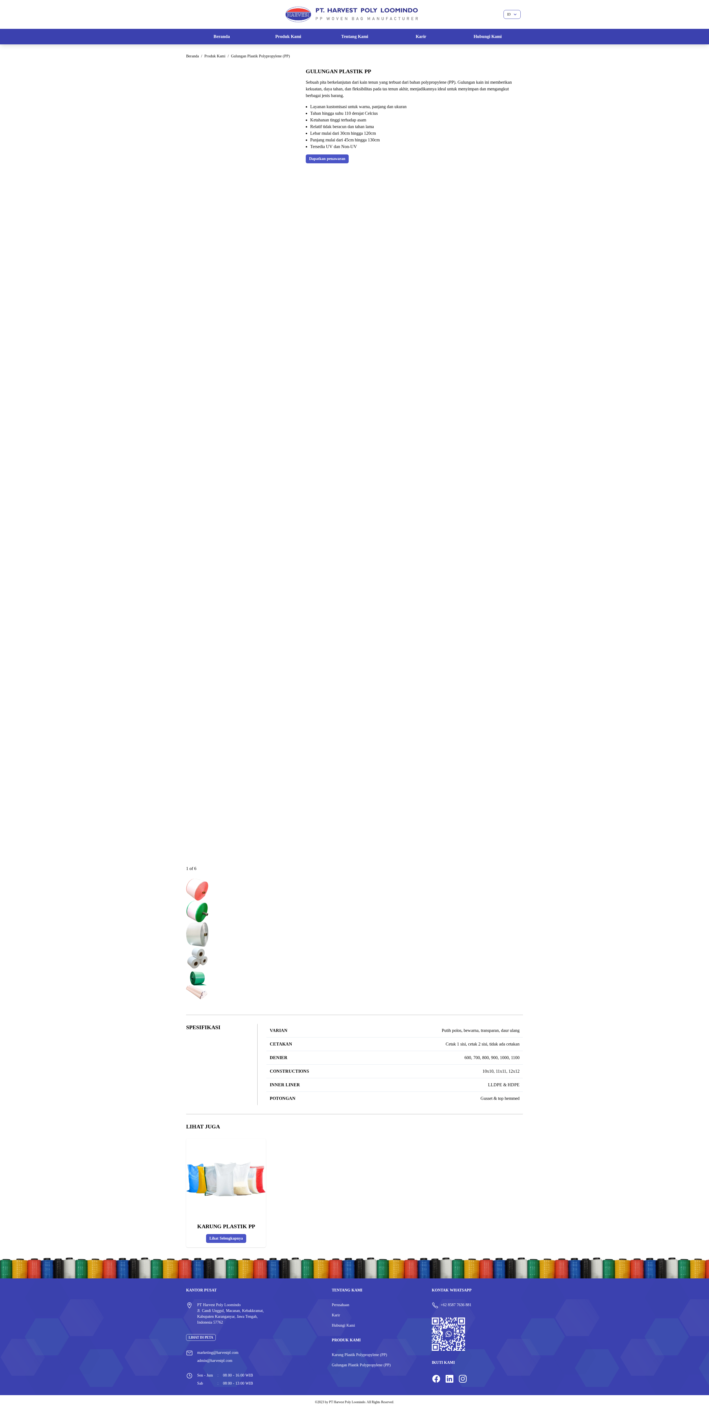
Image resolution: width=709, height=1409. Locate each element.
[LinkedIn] (449, 1379)
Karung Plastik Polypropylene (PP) (359, 1355)
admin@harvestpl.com (214, 1361)
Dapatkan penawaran (327, 159)
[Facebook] (436, 1379)
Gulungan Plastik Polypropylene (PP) (361, 1365)
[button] (197, 890)
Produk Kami (288, 36)
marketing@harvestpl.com (217, 1352)
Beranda (222, 36)
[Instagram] (462, 1379)
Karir (421, 36)
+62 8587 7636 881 (456, 1305)
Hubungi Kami (488, 36)
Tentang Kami (354, 36)
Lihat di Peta (201, 1337)
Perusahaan (340, 1305)
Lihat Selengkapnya (226, 1238)
